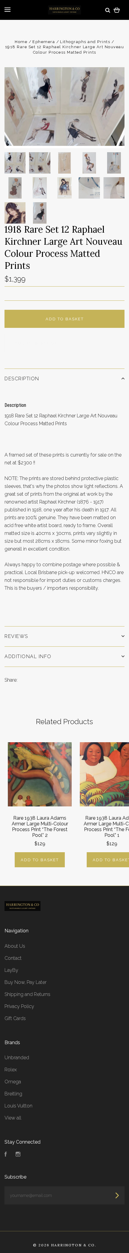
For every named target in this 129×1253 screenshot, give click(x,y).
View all (12, 1118)
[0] (117, 10)
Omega (12, 1082)
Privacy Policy (19, 1006)
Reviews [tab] (16, 636)
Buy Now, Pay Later (25, 982)
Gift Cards (15, 1018)
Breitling (13, 1094)
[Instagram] (18, 1155)
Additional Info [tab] (28, 656)
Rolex (10, 1069)
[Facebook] (5, 1155)
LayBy (11, 970)
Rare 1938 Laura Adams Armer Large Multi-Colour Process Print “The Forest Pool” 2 (40, 826)
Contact (13, 958)
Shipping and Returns (27, 994)
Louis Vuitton (18, 1106)
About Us (14, 946)
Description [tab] (21, 379)
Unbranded (16, 1057)
